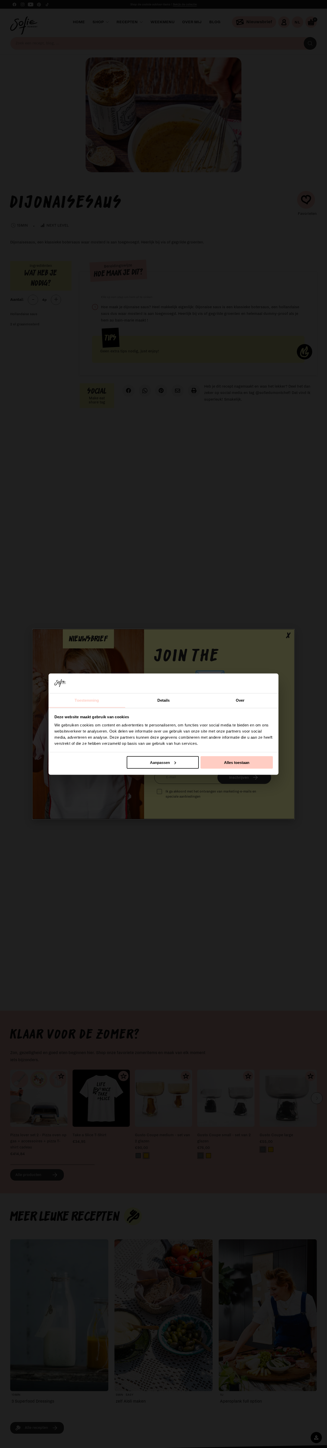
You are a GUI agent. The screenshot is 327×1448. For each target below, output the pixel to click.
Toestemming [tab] (87, 700)
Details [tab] (163, 700)
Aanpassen (160, 762)
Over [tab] (240, 700)
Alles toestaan (236, 762)
